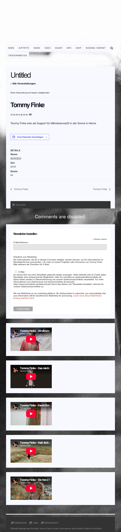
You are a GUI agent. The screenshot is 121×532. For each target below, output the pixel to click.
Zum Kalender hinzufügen (30, 136)
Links (35, 522)
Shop (78, 47)
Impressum (20, 522)
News (11, 47)
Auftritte (24, 47)
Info (69, 47)
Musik (37, 47)
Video (48, 47)
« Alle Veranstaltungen (23, 83)
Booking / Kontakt (96, 47)
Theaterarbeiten (17, 55)
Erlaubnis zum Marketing (25, 257)
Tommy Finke (20, 189)
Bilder (58, 47)
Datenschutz (51, 522)
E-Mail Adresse (21, 242)
